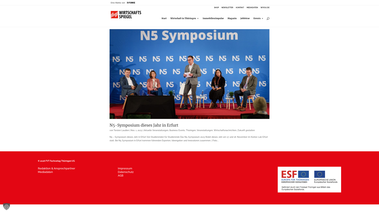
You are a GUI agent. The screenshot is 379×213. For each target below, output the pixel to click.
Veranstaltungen (205, 130)
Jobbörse (245, 18)
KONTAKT (240, 8)
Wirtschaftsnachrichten (225, 130)
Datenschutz (126, 172)
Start (164, 18)
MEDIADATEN (252, 8)
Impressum (125, 168)
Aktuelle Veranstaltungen (156, 130)
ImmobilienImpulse (213, 18)
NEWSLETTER (227, 8)
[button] (6, 206)
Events (257, 18)
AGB (120, 175)
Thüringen (191, 130)
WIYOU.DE (265, 8)
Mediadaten (45, 172)
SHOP (216, 8)
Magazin (232, 18)
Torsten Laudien (121, 130)
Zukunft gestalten (246, 130)
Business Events (177, 130)
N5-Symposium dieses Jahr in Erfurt (144, 125)
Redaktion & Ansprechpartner (56, 168)
